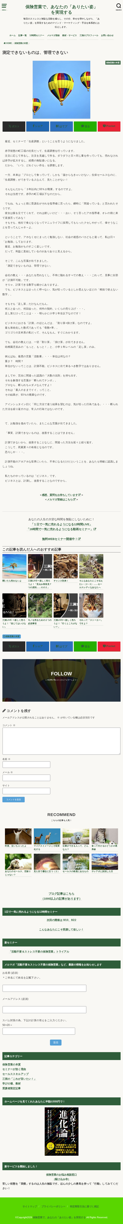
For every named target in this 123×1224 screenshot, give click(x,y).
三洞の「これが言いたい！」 (19, 1078)
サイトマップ (30, 1206)
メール (7, 772)
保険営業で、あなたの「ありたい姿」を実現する (61, 9)
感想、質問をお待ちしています (60, 494)
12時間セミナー (36, 35)
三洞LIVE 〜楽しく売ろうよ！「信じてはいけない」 (14, 623)
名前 (6, 759)
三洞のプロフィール (89, 35)
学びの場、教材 (11, 1083)
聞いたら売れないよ (12, 581)
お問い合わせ (107, 35)
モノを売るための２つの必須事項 (40, 622)
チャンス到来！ (61, 581)
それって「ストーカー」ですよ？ (91, 622)
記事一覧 (22, 35)
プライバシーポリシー (53, 1206)
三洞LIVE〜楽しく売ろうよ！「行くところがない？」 (65, 623)
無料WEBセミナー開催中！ (60, 539)
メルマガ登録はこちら (60, 499)
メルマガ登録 (53, 35)
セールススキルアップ (15, 1073)
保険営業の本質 (13, 636)
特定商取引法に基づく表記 (84, 1206)
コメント (8, 725)
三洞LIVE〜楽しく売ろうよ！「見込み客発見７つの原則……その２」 (40, 584)
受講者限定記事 (11, 1088)
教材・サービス (69, 35)
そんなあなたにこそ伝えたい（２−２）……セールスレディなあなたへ (91, 584)
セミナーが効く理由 (14, 1069)
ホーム (12, 35)
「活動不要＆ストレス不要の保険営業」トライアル (39, 951)
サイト (6, 785)
